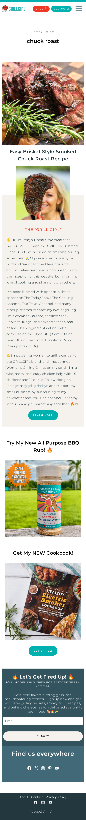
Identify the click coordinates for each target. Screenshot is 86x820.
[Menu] (78, 8)
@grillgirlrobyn (36, 386)
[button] (61, 9)
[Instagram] (43, 802)
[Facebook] (35, 802)
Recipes (49, 32)
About (24, 797)
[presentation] (43, 103)
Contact (37, 797)
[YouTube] (50, 802)
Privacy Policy (56, 797)
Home (35, 32)
